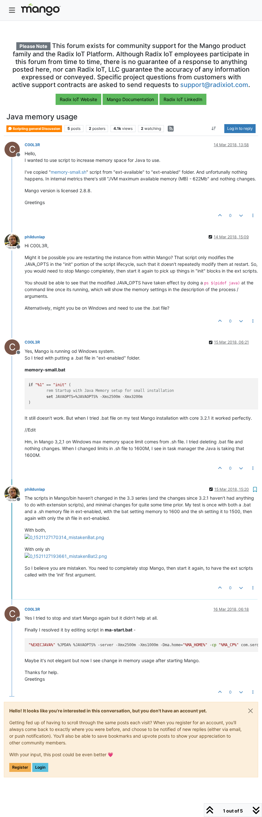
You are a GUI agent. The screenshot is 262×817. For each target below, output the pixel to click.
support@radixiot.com (214, 85)
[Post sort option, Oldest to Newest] (214, 128)
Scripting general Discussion (36, 129)
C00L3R (32, 144)
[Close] (250, 710)
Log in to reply (240, 128)
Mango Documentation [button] (130, 99)
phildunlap (35, 236)
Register (20, 767)
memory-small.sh (68, 172)
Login (40, 767)
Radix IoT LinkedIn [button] (183, 99)
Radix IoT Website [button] (78, 99)
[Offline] (14, 241)
